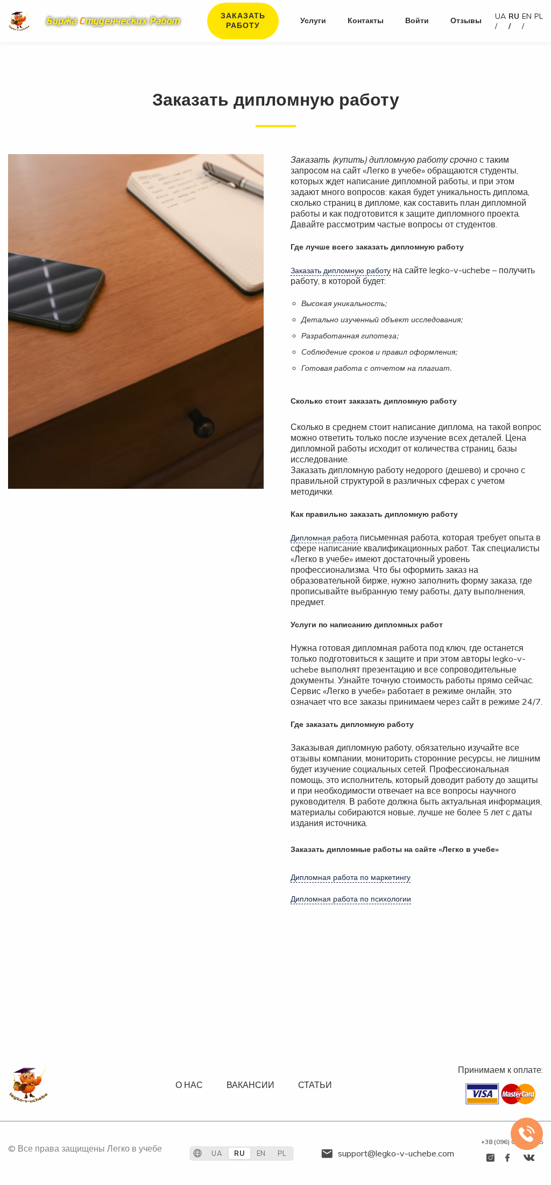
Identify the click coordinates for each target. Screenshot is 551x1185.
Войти (417, 20)
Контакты (366, 20)
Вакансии (250, 1084)
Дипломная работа (324, 538)
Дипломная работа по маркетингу (351, 877)
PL (538, 16)
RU (513, 16)
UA (500, 16)
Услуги (313, 20)
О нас (189, 1084)
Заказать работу (243, 20)
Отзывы (466, 20)
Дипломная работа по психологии (351, 899)
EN (527, 16)
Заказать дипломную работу (341, 270)
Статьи (315, 1084)
